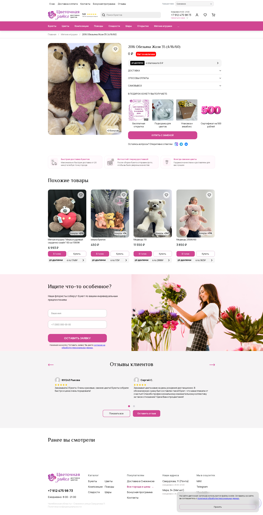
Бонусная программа (104, 3)
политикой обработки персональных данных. (218, 498)
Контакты (85, 3)
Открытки (143, 26)
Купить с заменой (163, 135)
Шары (128, 26)
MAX (199, 481)
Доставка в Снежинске (141, 481)
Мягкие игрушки (163, 26)
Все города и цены (140, 486)
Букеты (52, 26)
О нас (52, 3)
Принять (218, 507)
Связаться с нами (178, 18)
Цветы (65, 26)
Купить (77, 253)
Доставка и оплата (68, 3)
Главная (52, 34)
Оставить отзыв (146, 413)
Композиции (82, 26)
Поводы (98, 26)
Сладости (114, 26)
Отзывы (122, 3)
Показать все (116, 413)
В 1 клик (57, 253)
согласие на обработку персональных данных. (83, 346)
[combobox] (192, 4)
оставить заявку (77, 338)
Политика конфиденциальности (65, 506)
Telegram (202, 486)
